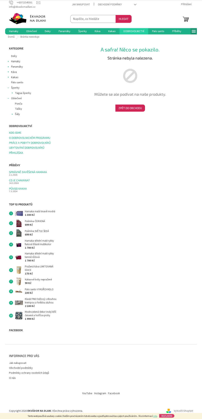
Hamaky (15, 61)
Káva (14, 72)
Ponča (18, 104)
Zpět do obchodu (130, 108)
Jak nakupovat (81, 4)
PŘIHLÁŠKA (16, 152)
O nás (12, 378)
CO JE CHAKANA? (19, 180)
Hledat (123, 18)
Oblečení (16, 98)
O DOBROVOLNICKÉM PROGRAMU (29, 137)
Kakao (14, 77)
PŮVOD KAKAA (18, 188)
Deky (14, 56)
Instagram (100, 393)
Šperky (15, 88)
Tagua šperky (23, 93)
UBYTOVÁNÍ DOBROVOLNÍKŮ (26, 147)
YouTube (87, 393)
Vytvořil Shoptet (183, 411)
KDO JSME (15, 132)
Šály (17, 114)
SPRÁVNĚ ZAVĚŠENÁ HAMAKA (28, 172)
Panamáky (17, 67)
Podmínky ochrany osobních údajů (29, 373)
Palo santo (17, 82)
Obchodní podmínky (110, 4)
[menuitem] (13, 31)
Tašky (18, 109)
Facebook (114, 393)
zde (155, 416)
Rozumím (166, 415)
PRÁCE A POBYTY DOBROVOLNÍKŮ (30, 142)
